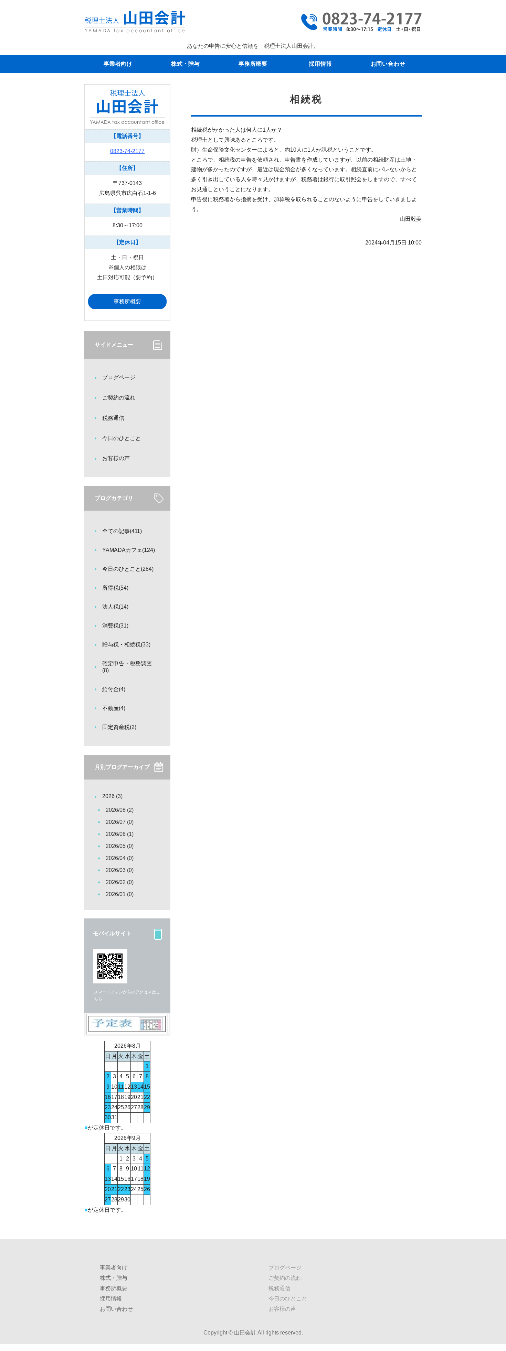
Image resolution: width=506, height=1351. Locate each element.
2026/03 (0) (120, 870)
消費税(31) (115, 626)
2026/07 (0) (120, 822)
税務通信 (113, 418)
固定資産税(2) (119, 727)
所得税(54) (115, 588)
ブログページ (118, 377)
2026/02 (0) (120, 882)
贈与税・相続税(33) (126, 644)
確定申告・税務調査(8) (127, 667)
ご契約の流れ (118, 398)
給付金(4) (113, 689)
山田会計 (245, 1333)
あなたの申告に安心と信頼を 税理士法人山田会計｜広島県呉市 (134, 21)
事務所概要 (253, 64)
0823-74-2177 (127, 151)
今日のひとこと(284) (128, 569)
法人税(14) (115, 607)
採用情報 (320, 64)
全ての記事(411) (122, 531)
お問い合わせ (388, 64)
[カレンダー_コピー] (127, 1029)
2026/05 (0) (120, 846)
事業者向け (118, 64)
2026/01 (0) (120, 894)
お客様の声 (116, 458)
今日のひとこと (121, 438)
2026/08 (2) (120, 810)
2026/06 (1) (120, 834)
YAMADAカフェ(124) (128, 550)
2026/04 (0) (120, 858)
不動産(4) (113, 708)
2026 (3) (112, 796)
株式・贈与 (185, 64)
